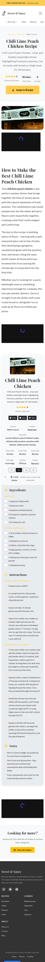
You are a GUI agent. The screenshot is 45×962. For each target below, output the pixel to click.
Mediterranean (30, 901)
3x (33, 470)
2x (26, 470)
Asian (4, 914)
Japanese (27, 914)
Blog (3, 935)
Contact (5, 931)
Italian (24, 22)
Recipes (11, 34)
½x (12, 470)
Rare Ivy (35, 463)
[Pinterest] (10, 889)
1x (19, 470)
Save (24, 418)
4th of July (11, 22)
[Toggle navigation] (41, 13)
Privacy (22, 956)
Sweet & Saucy (11, 872)
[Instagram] (4, 889)
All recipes (6, 901)
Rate (33, 418)
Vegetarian (28, 906)
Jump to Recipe (24, 89)
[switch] (6, 477)
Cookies (30, 956)
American (20, 34)
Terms (14, 956)
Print (14, 418)
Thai (26, 910)
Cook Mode (15, 478)
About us (5, 927)
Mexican (33, 22)
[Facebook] (16, 889)
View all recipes (24, 850)
